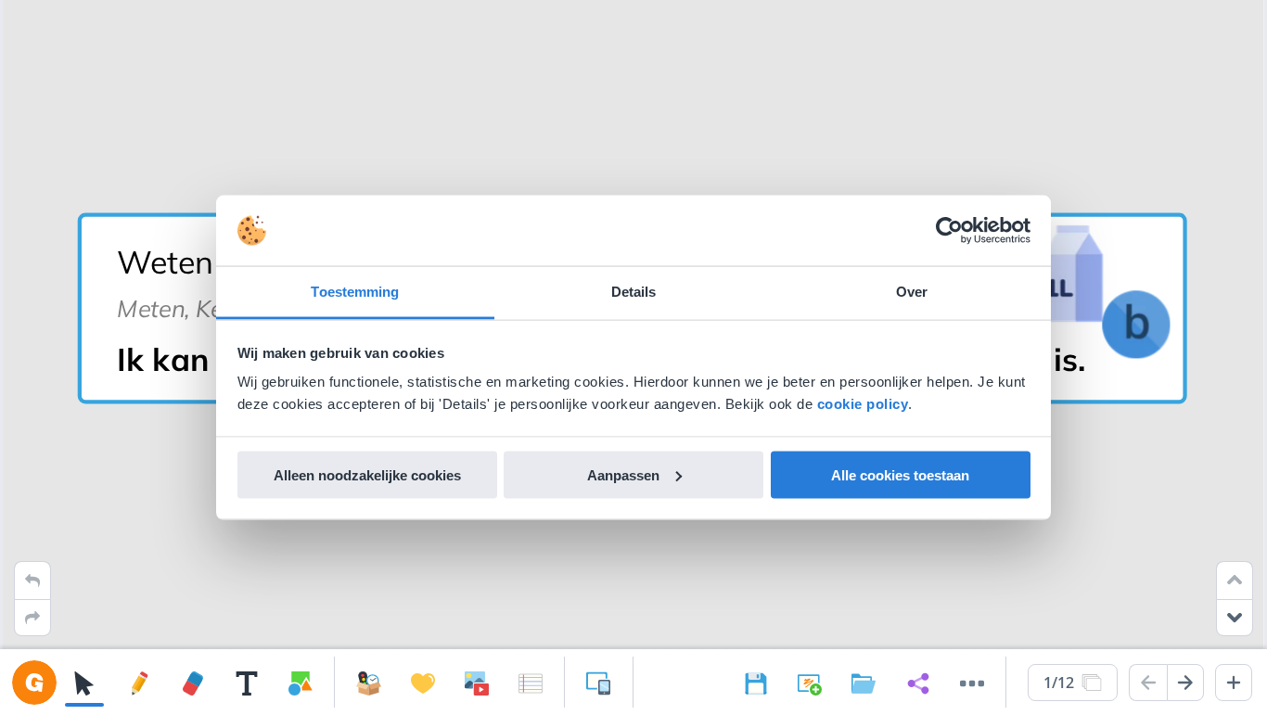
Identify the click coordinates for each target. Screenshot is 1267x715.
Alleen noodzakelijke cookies (367, 474)
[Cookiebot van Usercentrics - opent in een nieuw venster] (949, 231)
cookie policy (863, 404)
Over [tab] (912, 292)
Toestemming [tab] (355, 292)
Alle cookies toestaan (900, 474)
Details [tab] (634, 292)
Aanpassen (623, 474)
